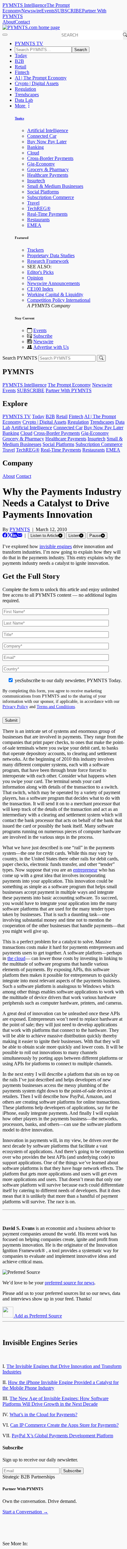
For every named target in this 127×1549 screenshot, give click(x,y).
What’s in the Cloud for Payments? (43, 1414)
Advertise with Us (51, 347)
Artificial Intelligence (47, 130)
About (8, 21)
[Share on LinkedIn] (14, 535)
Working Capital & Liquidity (55, 294)
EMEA (34, 225)
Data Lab (24, 100)
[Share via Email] (19, 535)
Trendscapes (27, 94)
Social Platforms (43, 191)
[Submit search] (101, 358)
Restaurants (38, 219)
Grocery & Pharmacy (48, 169)
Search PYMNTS (19, 358)
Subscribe (42, 336)
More (21, 105)
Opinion (35, 277)
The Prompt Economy (69, 384)
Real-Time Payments (47, 214)
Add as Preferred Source (37, 1315)
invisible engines (55, 546)
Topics (19, 118)
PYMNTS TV (29, 43)
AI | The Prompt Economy (41, 77)
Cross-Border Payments (50, 158)
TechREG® (39, 208)
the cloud (16, 958)
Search (80, 49)
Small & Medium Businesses (55, 186)
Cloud (33, 152)
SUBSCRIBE (68, 10)
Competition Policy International (58, 300)
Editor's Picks (40, 272)
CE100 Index (40, 289)
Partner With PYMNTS (69, 390)
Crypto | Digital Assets (37, 83)
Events (48, 10)
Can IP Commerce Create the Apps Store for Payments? (64, 1425)
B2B (19, 61)
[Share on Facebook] (4, 535)
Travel (33, 203)
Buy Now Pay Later (47, 141)
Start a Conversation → (25, 1511)
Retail (20, 66)
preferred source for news (69, 1282)
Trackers (35, 250)
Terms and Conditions (56, 706)
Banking (35, 147)
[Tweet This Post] (9, 535)
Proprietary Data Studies (51, 255)
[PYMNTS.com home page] (31, 27)
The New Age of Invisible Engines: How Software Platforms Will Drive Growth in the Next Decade (55, 1401)
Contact (22, 21)
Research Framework (48, 261)
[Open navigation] (4, 35)
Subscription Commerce (50, 197)
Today (21, 55)
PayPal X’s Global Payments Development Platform (62, 1435)
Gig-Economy (41, 164)
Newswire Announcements (53, 283)
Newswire (31, 10)
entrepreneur (85, 869)
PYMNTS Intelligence (24, 5)
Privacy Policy (15, 706)
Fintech (22, 72)
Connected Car (41, 136)
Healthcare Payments (47, 175)
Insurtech (36, 180)
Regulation (25, 89)
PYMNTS (20, 529)
